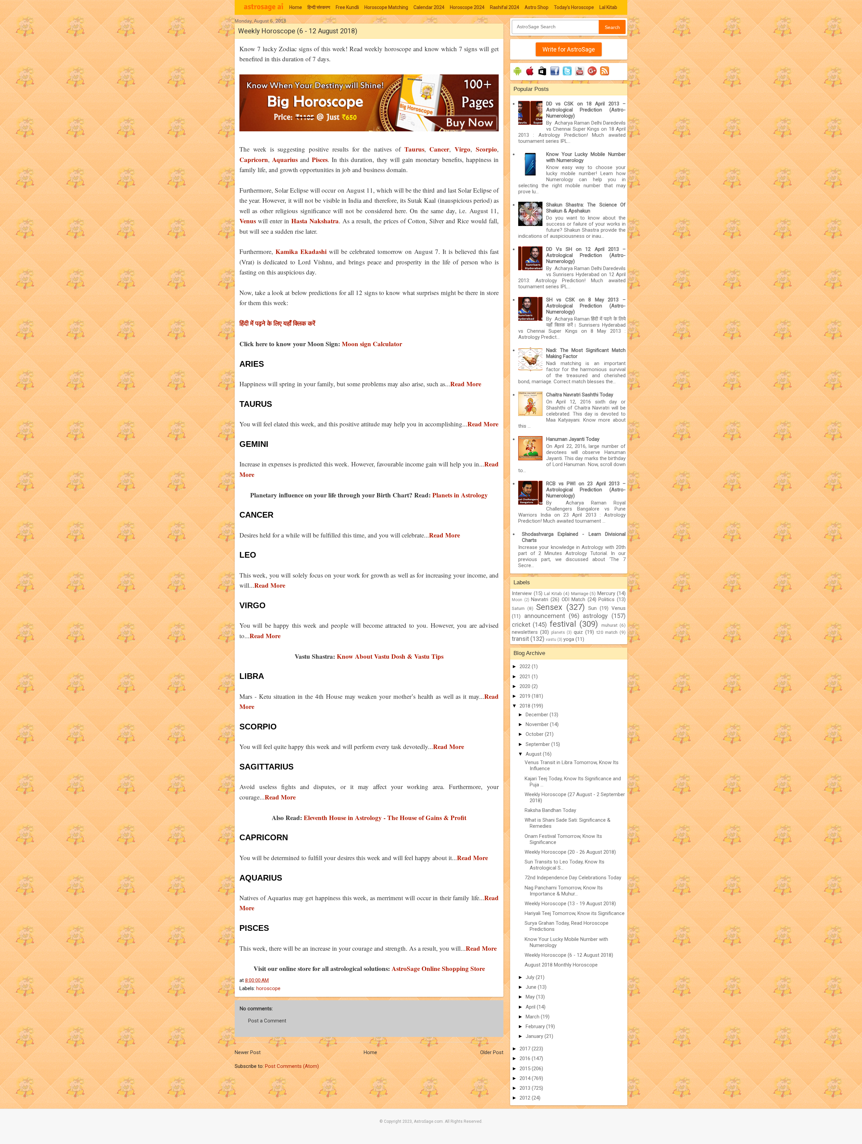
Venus (618, 608)
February (536, 1026)
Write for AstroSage (568, 49)
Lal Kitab (608, 7)
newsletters (525, 632)
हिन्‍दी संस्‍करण (318, 7)
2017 (526, 1049)
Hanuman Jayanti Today (572, 439)
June (532, 987)
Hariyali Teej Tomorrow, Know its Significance (575, 913)
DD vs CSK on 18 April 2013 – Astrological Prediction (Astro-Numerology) (586, 110)
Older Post (491, 1052)
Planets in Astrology (460, 494)
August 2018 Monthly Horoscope (561, 965)
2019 (526, 696)
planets (558, 632)
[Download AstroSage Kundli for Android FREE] (517, 75)
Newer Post (248, 1052)
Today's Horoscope (574, 7)
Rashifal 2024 (504, 7)
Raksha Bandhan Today (550, 810)
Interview (522, 593)
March (533, 1017)
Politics (606, 599)
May (531, 997)
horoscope (268, 988)
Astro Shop (537, 7)
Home (295, 7)
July (531, 977)
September (538, 744)
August (534, 754)
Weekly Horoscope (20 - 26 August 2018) (570, 852)
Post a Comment (267, 1021)
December (538, 715)
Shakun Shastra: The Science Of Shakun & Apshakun (586, 208)
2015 (526, 1069)
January (535, 1036)
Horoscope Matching (386, 7)
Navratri (539, 599)
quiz (578, 632)
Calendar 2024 (428, 7)
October (535, 734)
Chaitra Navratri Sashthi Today (579, 395)
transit (520, 638)
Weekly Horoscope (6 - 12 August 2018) (569, 955)
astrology (595, 615)
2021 (526, 677)
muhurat (609, 625)
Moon (517, 599)
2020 (526, 686)
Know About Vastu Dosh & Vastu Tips (390, 656)
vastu (551, 639)
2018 (526, 706)
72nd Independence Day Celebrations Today (573, 878)
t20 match (607, 632)
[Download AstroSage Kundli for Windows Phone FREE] (542, 75)
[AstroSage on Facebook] (554, 75)
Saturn (518, 608)
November (538, 724)
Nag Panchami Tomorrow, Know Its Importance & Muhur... (564, 891)
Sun (592, 608)
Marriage (579, 593)
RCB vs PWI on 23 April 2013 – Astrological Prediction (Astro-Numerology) (586, 490)
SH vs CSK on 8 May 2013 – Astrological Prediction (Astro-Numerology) (586, 306)
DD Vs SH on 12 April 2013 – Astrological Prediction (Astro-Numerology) (586, 255)
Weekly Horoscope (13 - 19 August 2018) (570, 904)
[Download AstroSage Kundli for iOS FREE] (529, 75)
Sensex (549, 607)
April (531, 1007)
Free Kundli (347, 7)
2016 (526, 1058)
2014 (526, 1078)
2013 (526, 1088)
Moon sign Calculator (372, 343)
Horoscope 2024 (467, 7)
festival (563, 624)
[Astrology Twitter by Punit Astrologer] (567, 75)
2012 (526, 1098)
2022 (526, 666)
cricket (521, 624)
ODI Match (574, 599)
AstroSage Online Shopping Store (438, 968)
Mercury (606, 593)
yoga (568, 639)
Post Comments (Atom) (292, 1066)
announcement (544, 615)
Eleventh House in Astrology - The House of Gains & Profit (385, 817)
